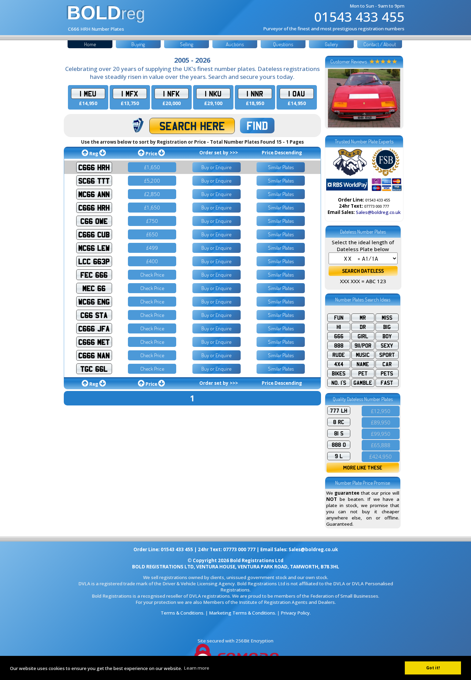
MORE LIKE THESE (362, 467)
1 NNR (255, 93)
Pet (363, 373)
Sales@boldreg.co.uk (378, 212)
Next (393, 98)
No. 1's (338, 382)
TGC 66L (94, 368)
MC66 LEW (94, 248)
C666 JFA (94, 328)
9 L (339, 456)
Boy (387, 336)
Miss (387, 317)
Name (363, 364)
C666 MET (94, 342)
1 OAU (296, 93)
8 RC (338, 422)
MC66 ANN (94, 194)
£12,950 (380, 411)
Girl (363, 336)
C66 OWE (94, 221)
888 (338, 345)
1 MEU (88, 93)
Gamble (362, 382)
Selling (186, 44)
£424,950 (380, 456)
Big (387, 326)
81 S (338, 433)
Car (387, 364)
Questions (283, 44)
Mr (363, 317)
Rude (338, 354)
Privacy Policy (295, 613)
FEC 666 (94, 274)
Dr (363, 326)
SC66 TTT (94, 180)
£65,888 (380, 445)
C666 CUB (94, 234)
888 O (339, 444)
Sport (387, 354)
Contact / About (379, 44)
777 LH (338, 410)
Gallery (331, 44)
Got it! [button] (433, 668)
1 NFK (171, 93)
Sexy (387, 345)
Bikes (338, 373)
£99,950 (380, 433)
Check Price (152, 274)
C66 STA (94, 315)
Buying (138, 44)
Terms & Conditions (182, 613)
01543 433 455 (359, 16)
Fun (338, 317)
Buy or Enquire (216, 167)
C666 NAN (94, 355)
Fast (387, 382)
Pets (387, 373)
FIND (257, 125)
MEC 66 (94, 288)
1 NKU (213, 93)
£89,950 (380, 422)
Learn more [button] (196, 668)
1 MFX (129, 93)
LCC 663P (94, 261)
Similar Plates (281, 167)
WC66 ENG (94, 301)
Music (363, 354)
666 (338, 336)
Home (90, 44)
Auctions (235, 44)
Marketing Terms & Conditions (242, 613)
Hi (339, 326)
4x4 (338, 364)
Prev (335, 98)
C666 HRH (94, 167)
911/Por (362, 345)
